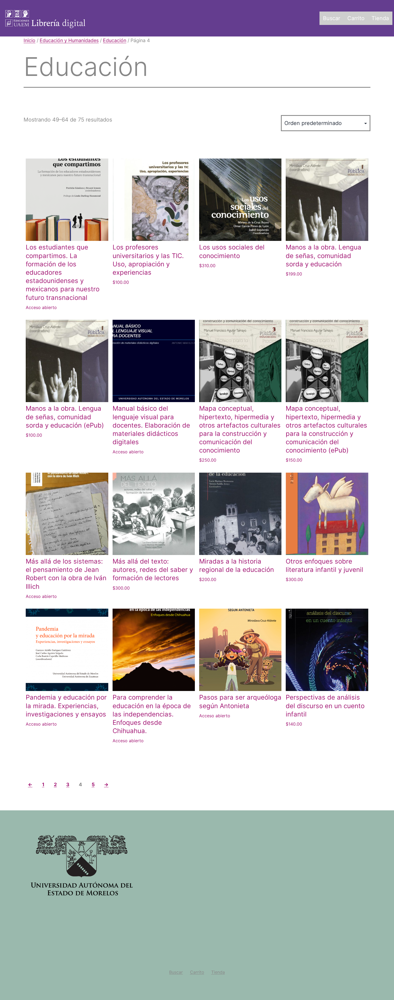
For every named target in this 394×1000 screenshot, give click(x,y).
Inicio (29, 40)
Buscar (331, 18)
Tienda (380, 18)
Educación (114, 40)
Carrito (356, 18)
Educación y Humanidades (69, 40)
